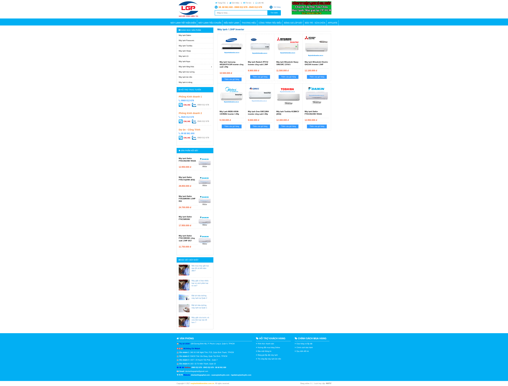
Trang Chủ (221, 3)
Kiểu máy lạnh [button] (231, 23)
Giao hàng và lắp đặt (304, 344)
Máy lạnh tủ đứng (185, 82)
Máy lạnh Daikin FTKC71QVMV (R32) (187, 178)
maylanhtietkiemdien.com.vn (202, 383)
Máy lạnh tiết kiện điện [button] (183, 23)
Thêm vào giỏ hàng (231, 79)
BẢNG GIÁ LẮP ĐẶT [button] (293, 23)
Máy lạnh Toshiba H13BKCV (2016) (287, 113)
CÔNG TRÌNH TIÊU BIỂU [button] (270, 23)
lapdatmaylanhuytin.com (241, 375)
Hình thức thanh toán (266, 344)
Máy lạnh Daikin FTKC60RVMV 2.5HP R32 (187, 198)
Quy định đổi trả (302, 351)
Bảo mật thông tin (264, 351)
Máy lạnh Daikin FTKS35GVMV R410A (187, 159)
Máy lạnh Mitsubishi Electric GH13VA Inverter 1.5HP (316, 63)
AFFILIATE (332, 23)
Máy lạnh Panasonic (186, 40)
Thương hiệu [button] (249, 23)
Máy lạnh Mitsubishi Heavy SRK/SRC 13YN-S (287, 63)
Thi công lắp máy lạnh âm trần (269, 359)
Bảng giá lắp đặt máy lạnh (268, 355)
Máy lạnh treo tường (186, 72)
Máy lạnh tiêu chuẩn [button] (209, 23)
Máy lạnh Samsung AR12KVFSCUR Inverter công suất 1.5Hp (231, 64)
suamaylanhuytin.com (220, 375)
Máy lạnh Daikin (185, 35)
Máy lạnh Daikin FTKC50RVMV (185, 218)
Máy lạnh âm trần (185, 77)
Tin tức (248, 3)
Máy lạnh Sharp (185, 51)
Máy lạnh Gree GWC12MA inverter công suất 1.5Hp (258, 113)
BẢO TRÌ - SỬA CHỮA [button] (315, 23)
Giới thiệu (235, 3)
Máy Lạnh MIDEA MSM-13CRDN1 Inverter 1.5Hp (229, 113)
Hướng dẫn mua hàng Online (269, 347)
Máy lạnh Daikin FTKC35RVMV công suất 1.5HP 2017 (187, 238)
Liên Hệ (260, 3)
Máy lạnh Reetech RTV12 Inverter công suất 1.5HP (258, 63)
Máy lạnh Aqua (184, 61)
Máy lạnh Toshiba (185, 46)
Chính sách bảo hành (304, 347)
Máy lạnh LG (184, 56)
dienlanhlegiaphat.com (200, 375)
